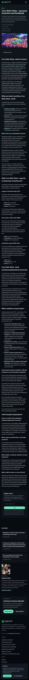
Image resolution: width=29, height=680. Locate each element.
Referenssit (4, 662)
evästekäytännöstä (7, 672)
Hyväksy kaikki (7, 675)
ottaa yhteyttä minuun (10, 411)
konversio (19, 301)
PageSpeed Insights (9, 108)
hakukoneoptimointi (13, 167)
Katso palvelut (19, 611)
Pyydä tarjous (8, 611)
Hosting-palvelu (8, 358)
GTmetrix (6, 116)
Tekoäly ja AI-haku (6, 651)
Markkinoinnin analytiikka (8, 649)
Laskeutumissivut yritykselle (9, 646)
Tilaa (14, 507)
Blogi (3, 8)
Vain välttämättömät (18, 675)
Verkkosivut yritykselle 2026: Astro (10, 653)
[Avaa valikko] (25, 2)
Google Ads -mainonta (7, 639)
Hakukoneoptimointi (7, 642)
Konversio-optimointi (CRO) (8, 644)
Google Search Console (10, 121)
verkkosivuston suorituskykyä (14, 64)
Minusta (4, 659)
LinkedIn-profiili (7, 590)
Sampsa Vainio (10, 24)
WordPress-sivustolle (16, 377)
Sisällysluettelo (7, 52)
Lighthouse (7, 128)
